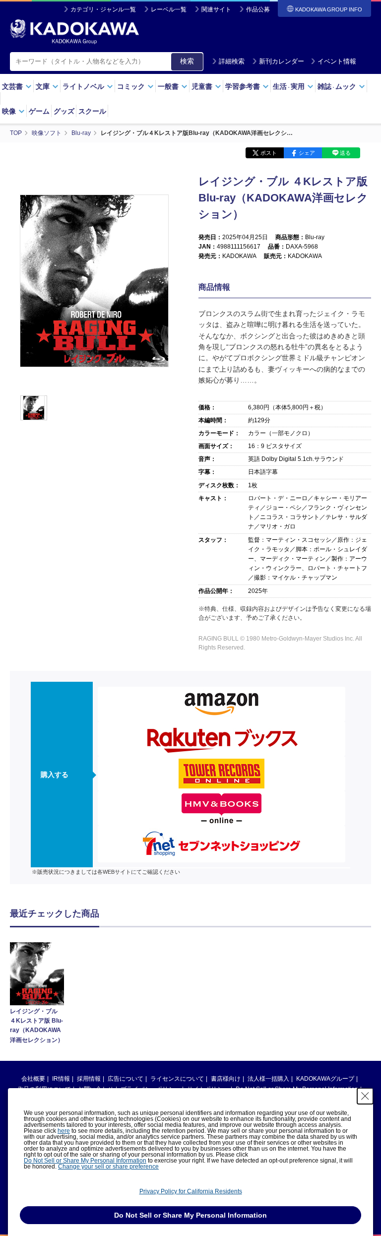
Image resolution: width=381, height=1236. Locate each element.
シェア (307, 153)
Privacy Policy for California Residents (190, 1191)
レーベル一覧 (169, 9)
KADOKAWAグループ (325, 1078)
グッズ (64, 111)
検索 (187, 61)
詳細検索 (232, 61)
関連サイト (216, 9)
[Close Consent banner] (365, 1096)
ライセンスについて (177, 1078)
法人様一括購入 (268, 1078)
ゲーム (39, 111)
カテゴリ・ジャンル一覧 (103, 9)
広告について (125, 1078)
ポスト (268, 153)
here (64, 1131)
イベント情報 (337, 61)
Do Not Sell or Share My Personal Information (85, 1161)
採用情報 (89, 1078)
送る (345, 153)
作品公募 (258, 9)
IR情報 (61, 1078)
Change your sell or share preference (108, 1167)
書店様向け (226, 1078)
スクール (92, 111)
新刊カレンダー (281, 61)
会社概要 (33, 1078)
